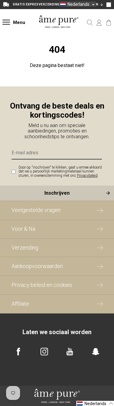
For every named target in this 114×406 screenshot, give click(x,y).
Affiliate (20, 303)
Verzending (25, 247)
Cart (108, 23)
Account (99, 23)
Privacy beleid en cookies (42, 285)
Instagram (44, 351)
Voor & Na (23, 229)
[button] (77, 4)
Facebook (18, 351)
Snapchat (95, 351)
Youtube (70, 351)
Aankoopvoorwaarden (37, 266)
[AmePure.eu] (59, 32)
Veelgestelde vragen (36, 210)
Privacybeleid (87, 175)
